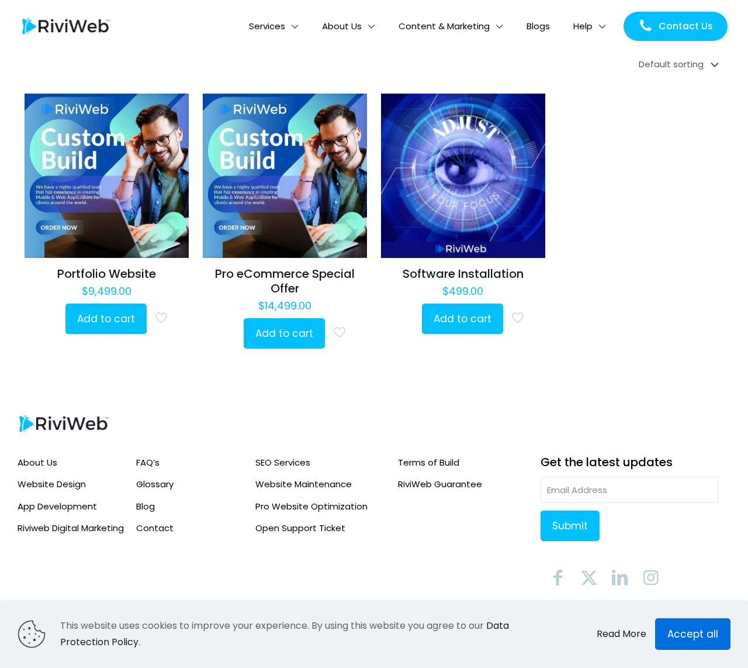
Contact (155, 528)
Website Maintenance (303, 484)
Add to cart (106, 319)
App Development (57, 506)
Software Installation (463, 274)
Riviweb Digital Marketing (71, 528)
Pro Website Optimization (311, 506)
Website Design (52, 484)
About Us (37, 462)
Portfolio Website (106, 274)
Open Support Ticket (300, 528)
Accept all (692, 634)
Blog (145, 506)
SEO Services (282, 462)
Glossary (155, 484)
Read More (621, 634)
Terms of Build (428, 462)
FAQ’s (148, 462)
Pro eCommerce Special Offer (285, 281)
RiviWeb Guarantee (440, 484)
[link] (64, 424)
